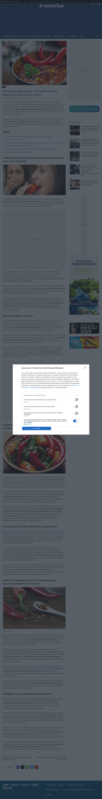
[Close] (85, 368)
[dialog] (51, 399)
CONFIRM (36, 428)
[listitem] (51, 395)
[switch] (75, 399)
